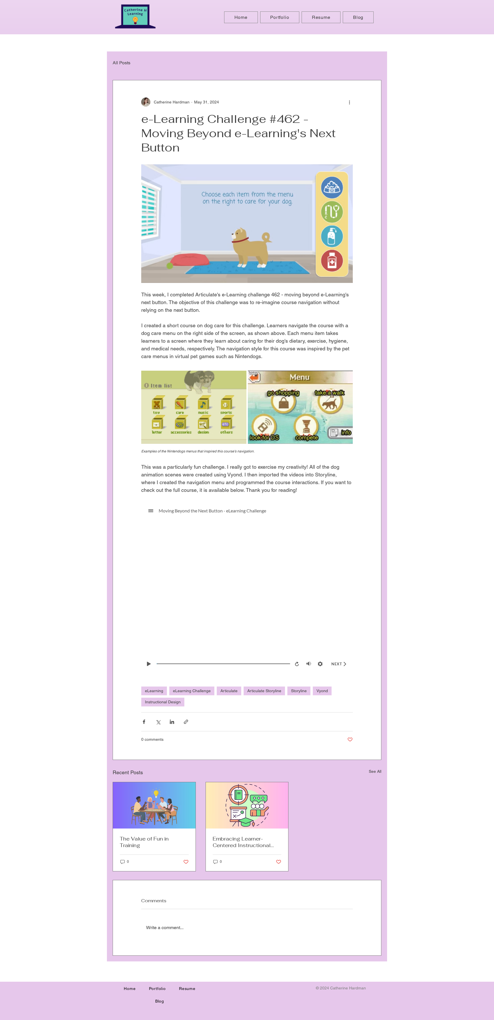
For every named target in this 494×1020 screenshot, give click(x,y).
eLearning (154, 690)
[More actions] (349, 102)
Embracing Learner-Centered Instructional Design (241, 842)
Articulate (229, 690)
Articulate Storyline (264, 690)
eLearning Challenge (192, 690)
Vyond (322, 690)
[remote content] (247, 587)
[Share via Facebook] (144, 721)
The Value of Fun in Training (144, 842)
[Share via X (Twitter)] (158, 721)
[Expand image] (193, 407)
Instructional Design (163, 702)
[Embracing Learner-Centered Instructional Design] (247, 805)
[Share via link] (186, 721)
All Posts (121, 62)
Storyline (299, 690)
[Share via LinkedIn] (172, 721)
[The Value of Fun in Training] (154, 805)
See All (375, 771)
